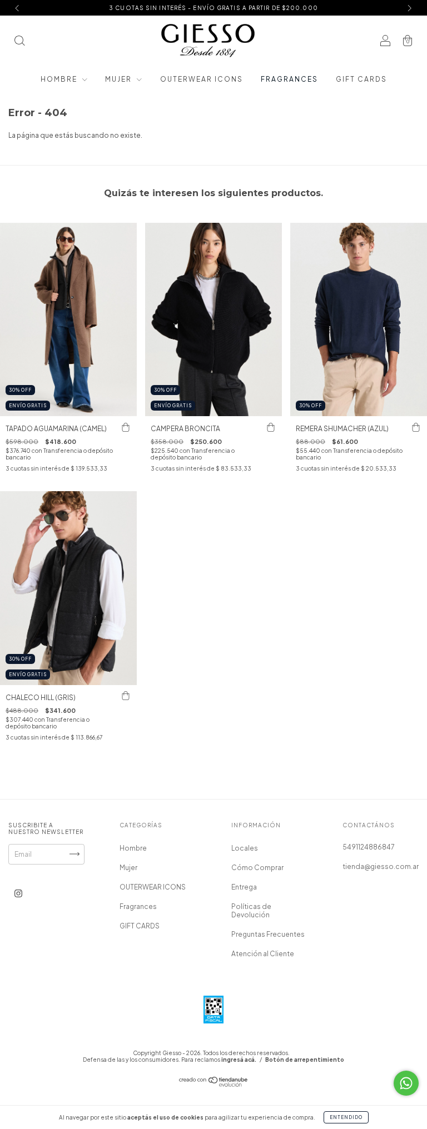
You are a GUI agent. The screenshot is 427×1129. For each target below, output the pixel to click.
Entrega (244, 887)
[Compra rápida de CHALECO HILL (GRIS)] (126, 696)
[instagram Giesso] (18, 893)
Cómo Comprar (257, 867)
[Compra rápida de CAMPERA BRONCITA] (271, 427)
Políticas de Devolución (251, 910)
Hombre (60, 79)
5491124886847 (368, 847)
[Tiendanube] (214, 1084)
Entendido (346, 1117)
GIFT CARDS (361, 79)
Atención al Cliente (262, 954)
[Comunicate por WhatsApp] (406, 1083)
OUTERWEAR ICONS (201, 79)
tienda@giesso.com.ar (380, 866)
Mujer (119, 79)
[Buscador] (19, 42)
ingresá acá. (238, 1059)
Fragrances (289, 79)
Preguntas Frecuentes (268, 934)
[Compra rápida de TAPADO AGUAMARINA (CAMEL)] (126, 427)
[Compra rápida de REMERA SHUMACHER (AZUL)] (416, 427)
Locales (244, 848)
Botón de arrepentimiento (304, 1059)
